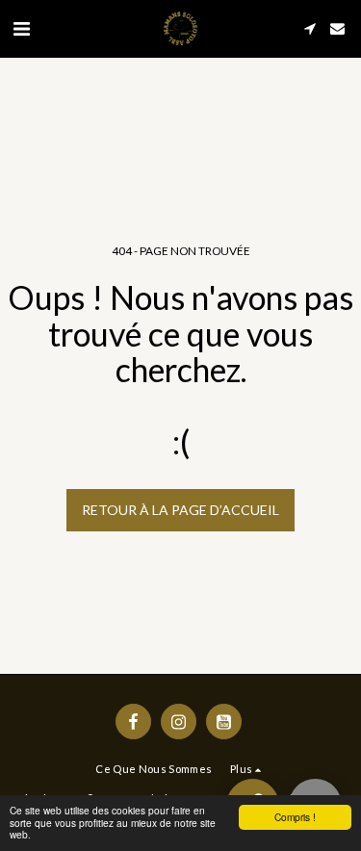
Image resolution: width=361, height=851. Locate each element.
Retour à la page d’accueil (180, 510)
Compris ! (295, 817)
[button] (21, 28)
